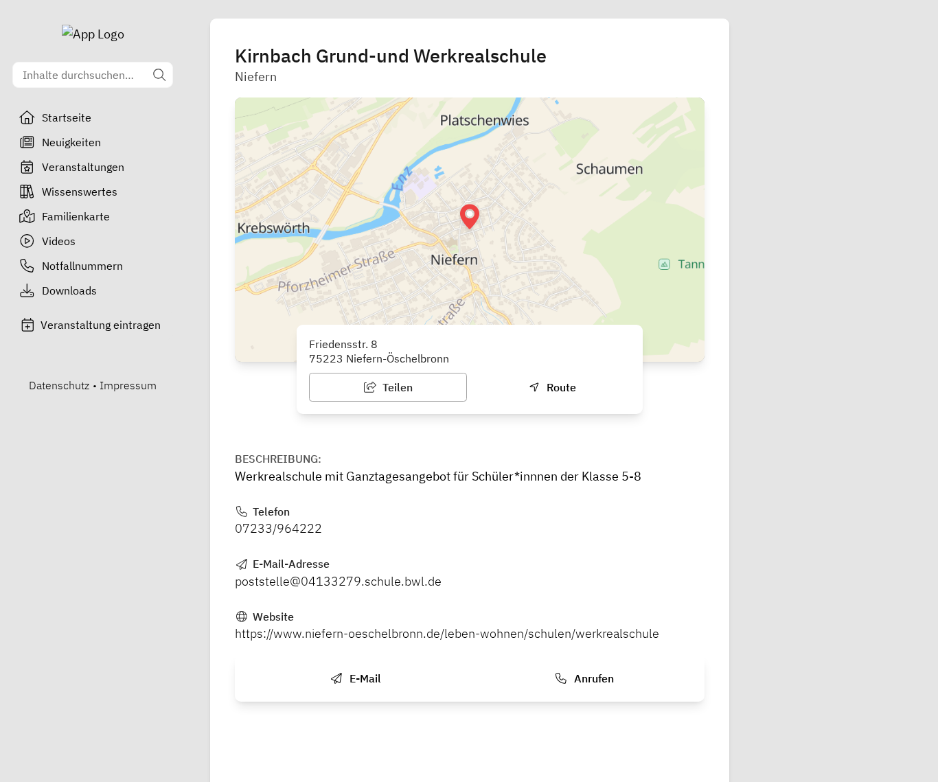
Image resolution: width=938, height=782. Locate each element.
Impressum (128, 385)
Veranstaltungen (83, 167)
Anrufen (592, 678)
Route (560, 387)
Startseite (66, 117)
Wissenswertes (79, 191)
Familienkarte (76, 216)
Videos (59, 241)
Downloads (69, 290)
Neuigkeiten (71, 142)
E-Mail (364, 678)
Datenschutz (59, 385)
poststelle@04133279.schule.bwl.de (338, 581)
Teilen (396, 387)
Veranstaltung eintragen (101, 325)
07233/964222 (278, 528)
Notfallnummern (82, 266)
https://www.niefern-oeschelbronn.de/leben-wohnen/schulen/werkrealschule (447, 633)
